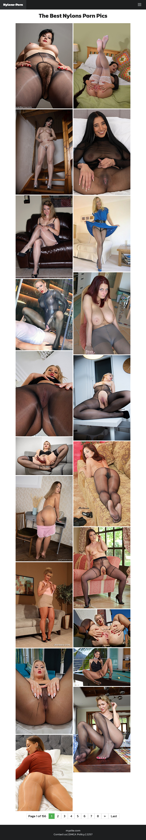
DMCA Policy (77, 834)
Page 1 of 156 (37, 816)
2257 (89, 834)
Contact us (60, 834)
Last (114, 816)
